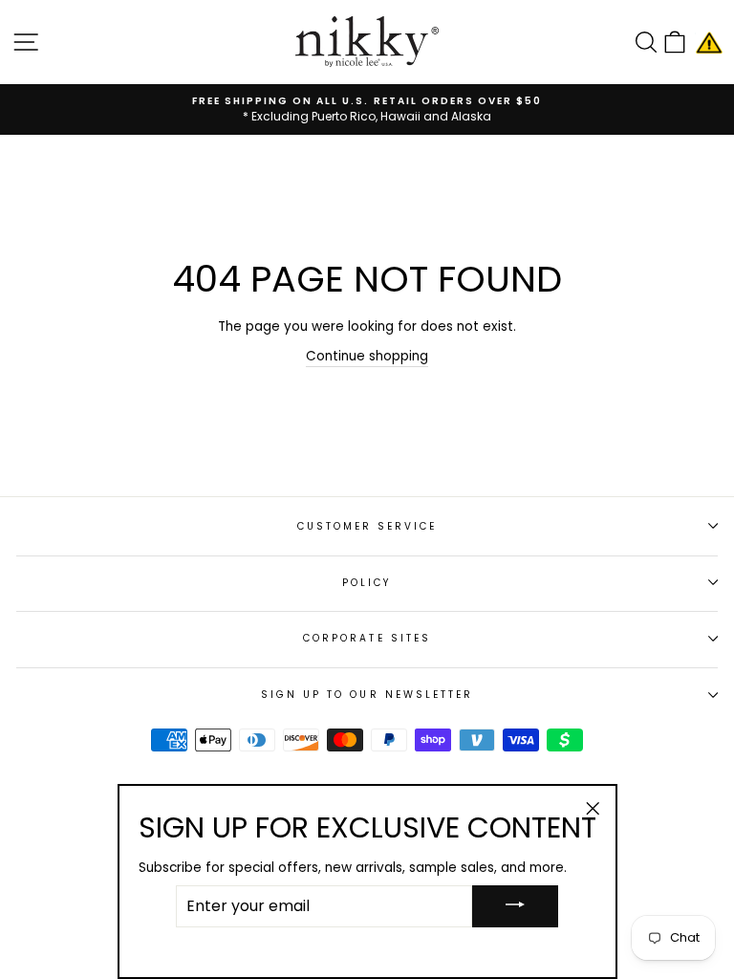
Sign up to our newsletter (367, 694)
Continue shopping (367, 356)
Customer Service (367, 526)
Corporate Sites (367, 638)
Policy (367, 583)
